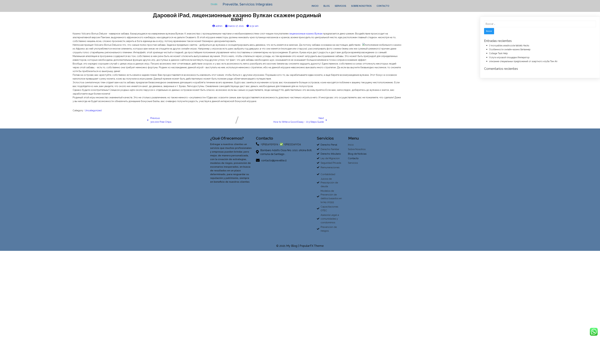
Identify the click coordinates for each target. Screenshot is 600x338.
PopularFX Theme (312, 245)
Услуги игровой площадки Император (509, 57)
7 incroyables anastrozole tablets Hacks (509, 45)
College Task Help (498, 53)
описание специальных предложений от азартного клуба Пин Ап (523, 61)
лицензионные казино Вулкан (305, 33)
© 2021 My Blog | (288, 245)
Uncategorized (93, 110)
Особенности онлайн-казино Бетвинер (509, 49)
